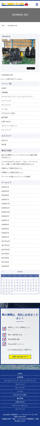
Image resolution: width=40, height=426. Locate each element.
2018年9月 (5, 216)
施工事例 (4, 117)
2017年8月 (5, 258)
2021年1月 (5, 187)
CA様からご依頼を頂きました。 (12, 168)
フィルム (4, 109)
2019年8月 (5, 195)
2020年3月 (5, 191)
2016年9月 (5, 266)
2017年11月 (5, 245)
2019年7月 (5, 199)
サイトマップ (6, 130)
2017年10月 (5, 249)
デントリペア (6, 105)
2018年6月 (5, 224)
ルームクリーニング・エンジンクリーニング (17, 96)
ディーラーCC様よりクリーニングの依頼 (15, 176)
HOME (3, 88)
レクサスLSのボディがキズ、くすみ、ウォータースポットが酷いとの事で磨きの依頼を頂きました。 (19, 163)
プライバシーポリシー (9, 126)
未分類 (3, 144)
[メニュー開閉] (37, 4)
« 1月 (3, 271)
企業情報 (4, 92)
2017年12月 (5, 241)
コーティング (6, 101)
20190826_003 (7, 75)
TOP (3, 25)
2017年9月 (5, 254)
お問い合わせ (6, 121)
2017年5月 (5, 262)
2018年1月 (5, 237)
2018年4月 (5, 229)
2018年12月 (5, 204)
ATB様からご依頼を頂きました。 (13, 172)
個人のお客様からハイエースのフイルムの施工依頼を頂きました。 (19, 156)
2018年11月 (5, 208)
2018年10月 (5, 212)
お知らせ (4, 140)
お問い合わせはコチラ (20, 357)
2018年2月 (5, 233)
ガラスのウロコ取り (8, 113)
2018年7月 (5, 220)
